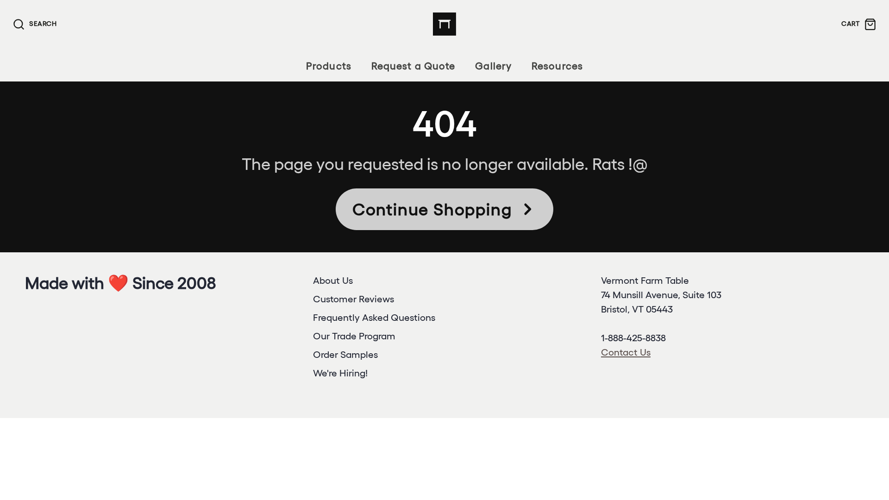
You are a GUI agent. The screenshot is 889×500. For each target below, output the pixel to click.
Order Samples (345, 354)
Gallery (493, 65)
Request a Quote (413, 65)
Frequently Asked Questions (374, 317)
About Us (333, 280)
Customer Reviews (353, 299)
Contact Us (626, 352)
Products (328, 65)
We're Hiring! (340, 373)
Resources (557, 65)
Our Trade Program (354, 336)
